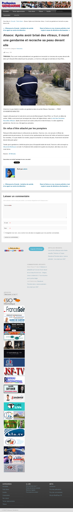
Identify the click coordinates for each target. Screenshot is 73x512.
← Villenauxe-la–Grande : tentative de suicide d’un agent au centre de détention (18, 29)
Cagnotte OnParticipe (36, 249)
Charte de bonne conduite (33, 488)
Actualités (6, 11)
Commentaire (7, 205)
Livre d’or (16, 15)
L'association (6, 495)
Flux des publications (55, 489)
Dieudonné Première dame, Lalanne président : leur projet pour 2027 (37, 284)
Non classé (6, 498)
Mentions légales (30, 490)
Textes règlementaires (19, 11)
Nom (7, 228)
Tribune (41, 11)
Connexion (52, 486)
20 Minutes (12, 154)
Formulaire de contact (32, 492)
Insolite (49, 11)
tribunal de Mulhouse (9, 147)
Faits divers (32, 11)
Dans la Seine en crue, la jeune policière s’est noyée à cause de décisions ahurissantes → (55, 29)
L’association (6, 15)
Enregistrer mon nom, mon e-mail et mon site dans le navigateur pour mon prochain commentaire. (32, 233)
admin (25, 169)
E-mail (7, 223)
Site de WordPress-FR (56, 495)
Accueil (13, 21)
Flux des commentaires (56, 492)
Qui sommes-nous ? (31, 486)
